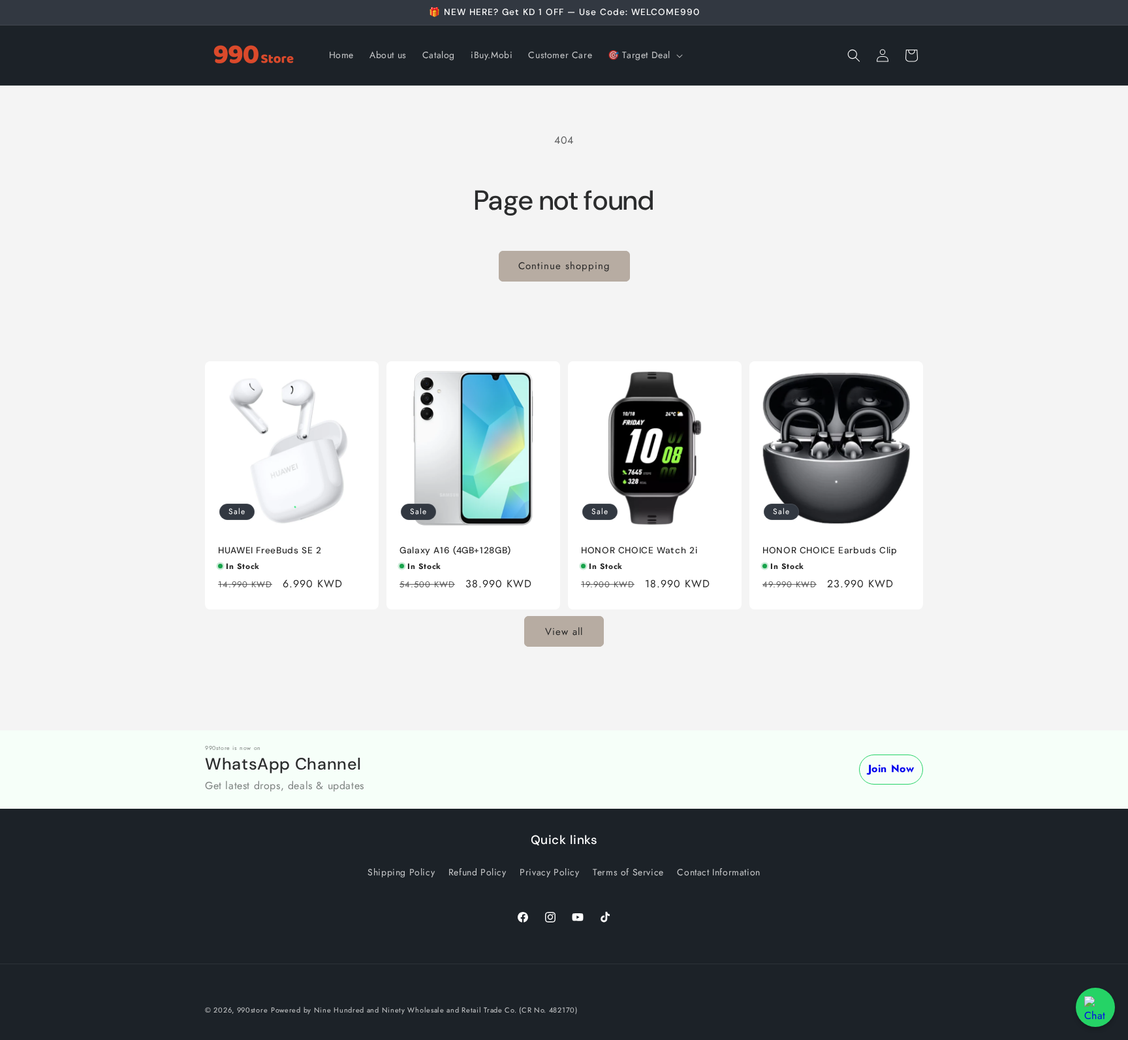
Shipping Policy (401, 872)
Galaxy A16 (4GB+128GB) (455, 550)
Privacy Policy (549, 872)
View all (564, 632)
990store (252, 1010)
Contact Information (718, 872)
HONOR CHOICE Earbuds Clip (830, 550)
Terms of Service (628, 872)
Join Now (891, 768)
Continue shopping (564, 266)
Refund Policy (477, 872)
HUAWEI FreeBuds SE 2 (270, 550)
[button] (644, 55)
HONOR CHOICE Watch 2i (639, 550)
